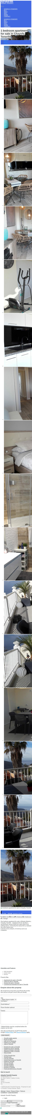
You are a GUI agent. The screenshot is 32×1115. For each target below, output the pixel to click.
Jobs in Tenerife (8, 1044)
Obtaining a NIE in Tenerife (12, 1051)
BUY (5, 10)
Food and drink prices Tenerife (13, 1069)
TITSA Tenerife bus (9, 1055)
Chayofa (6, 43)
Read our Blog (8, 1039)
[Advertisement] (16, 948)
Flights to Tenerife (9, 1061)
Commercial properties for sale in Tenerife (16, 984)
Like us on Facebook (10, 1041)
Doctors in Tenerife (9, 1067)
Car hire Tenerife (9, 1058)
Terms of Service (21, 1032)
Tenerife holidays (9, 1066)
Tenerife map (7, 1057)
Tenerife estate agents (10, 1038)
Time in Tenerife (8, 1063)
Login (18, 1104)
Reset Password (21, 1106)
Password (3, 1102)
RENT (6, 12)
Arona (5, 42)
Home (5, 40)
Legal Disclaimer (13, 1092)
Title (2, 998)
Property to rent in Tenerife (11, 1048)
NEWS (6, 15)
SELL (5, 13)
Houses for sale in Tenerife (11, 983)
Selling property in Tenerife (12, 1049)
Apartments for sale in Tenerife (13, 980)
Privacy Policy (9, 1032)
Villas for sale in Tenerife (11, 981)
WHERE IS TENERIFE (10, 9)
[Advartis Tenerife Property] (7, 3)
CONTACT (7, 16)
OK (6, 1113)
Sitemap (3, 1091)
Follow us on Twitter (10, 1042)
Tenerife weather (9, 1064)
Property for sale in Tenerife (12, 1047)
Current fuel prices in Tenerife (12, 1060)
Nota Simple (7, 1052)
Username (4, 1101)
